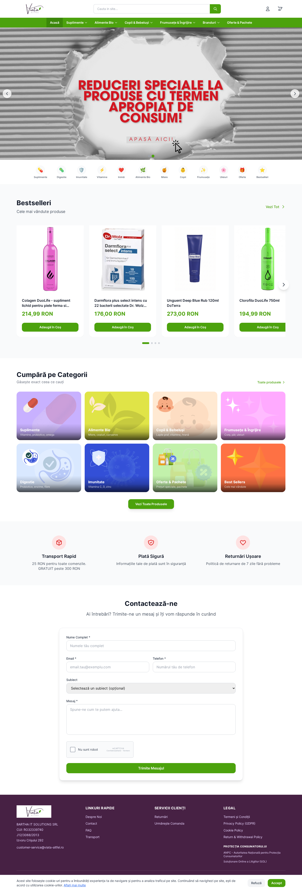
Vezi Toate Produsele (151, 504)
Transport (92, 837)
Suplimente (75, 22)
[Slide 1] (149, 156)
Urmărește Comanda (169, 823)
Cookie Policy (233, 830)
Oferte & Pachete (239, 22)
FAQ (89, 830)
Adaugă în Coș (50, 327)
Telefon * (159, 658)
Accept (276, 883)
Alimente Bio (104, 22)
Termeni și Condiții (237, 817)
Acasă (54, 22)
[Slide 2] (153, 156)
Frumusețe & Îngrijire (176, 22)
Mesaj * (72, 701)
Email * (71, 658)
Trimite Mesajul (151, 768)
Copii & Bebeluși (137, 22)
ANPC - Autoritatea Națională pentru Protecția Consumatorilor (252, 854)
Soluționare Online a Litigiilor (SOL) (245, 861)
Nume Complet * (78, 637)
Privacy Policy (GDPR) (239, 823)
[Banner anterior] (7, 93)
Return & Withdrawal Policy (243, 837)
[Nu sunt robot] (72, 749)
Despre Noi (94, 817)
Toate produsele (269, 382)
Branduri (209, 22)
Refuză (256, 883)
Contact (91, 823)
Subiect (71, 680)
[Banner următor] (295, 93)
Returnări (161, 817)
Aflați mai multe (75, 885)
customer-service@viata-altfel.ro (40, 847)
